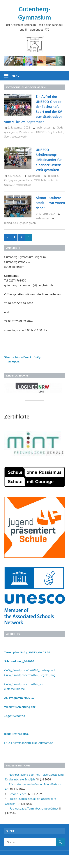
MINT (37, 180)
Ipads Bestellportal (16, 734)
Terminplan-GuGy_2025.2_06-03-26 (27, 652)
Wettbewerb (19, 136)
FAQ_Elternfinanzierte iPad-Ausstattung (28, 743)
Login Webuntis (14, 716)
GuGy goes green (14, 180)
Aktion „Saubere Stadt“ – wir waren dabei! (50, 203)
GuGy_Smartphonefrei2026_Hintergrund (29, 670)
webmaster (43, 127)
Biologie (53, 175)
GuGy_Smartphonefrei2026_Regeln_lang (29, 675)
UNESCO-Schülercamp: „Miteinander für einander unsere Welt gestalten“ (49, 160)
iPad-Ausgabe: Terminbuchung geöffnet (33, 808)
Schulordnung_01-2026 (19, 661)
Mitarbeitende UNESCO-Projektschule (41, 132)
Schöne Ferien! (18, 794)
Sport (7, 136)
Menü (15, 75)
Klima (29, 180)
